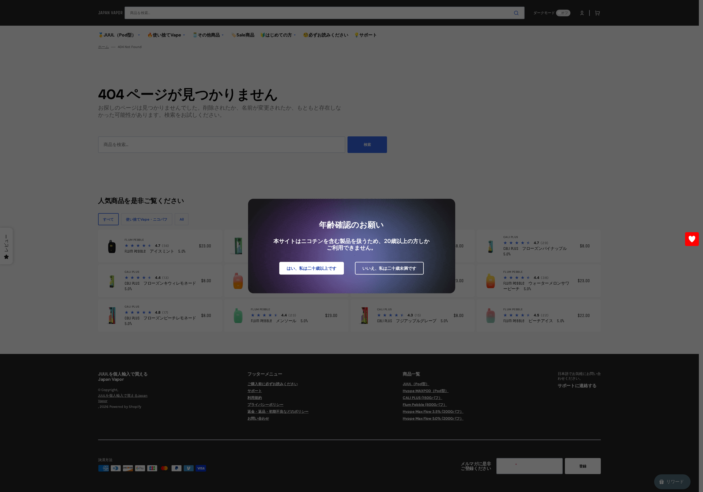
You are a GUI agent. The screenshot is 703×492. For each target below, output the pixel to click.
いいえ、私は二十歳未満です (389, 268)
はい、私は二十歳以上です (311, 268)
